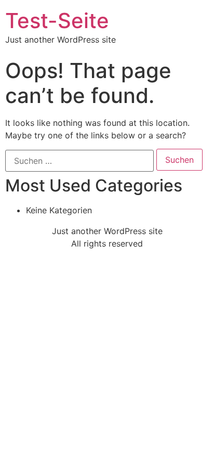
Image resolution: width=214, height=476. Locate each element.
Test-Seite (57, 20)
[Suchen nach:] (79, 161)
